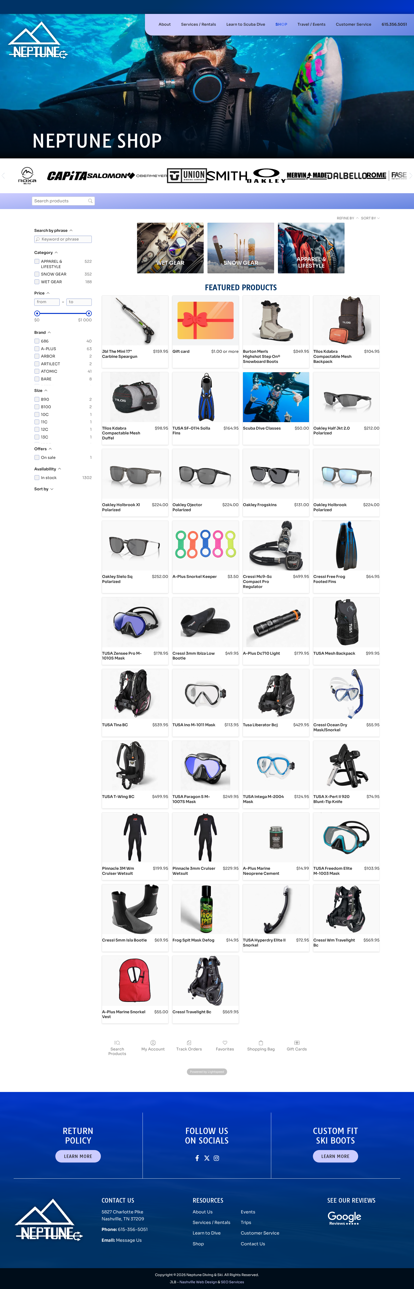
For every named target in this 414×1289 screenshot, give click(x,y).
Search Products (117, 1051)
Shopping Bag (261, 1049)
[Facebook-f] (197, 1158)
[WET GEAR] (170, 238)
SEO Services (232, 1282)
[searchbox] (63, 201)
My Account (153, 1049)
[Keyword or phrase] (37, 239)
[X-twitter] (207, 1158)
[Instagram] (216, 1158)
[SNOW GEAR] (240, 238)
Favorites (225, 1049)
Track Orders (189, 1049)
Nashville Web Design (198, 1282)
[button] (198, 25)
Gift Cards (297, 1049)
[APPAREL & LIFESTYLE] (311, 238)
